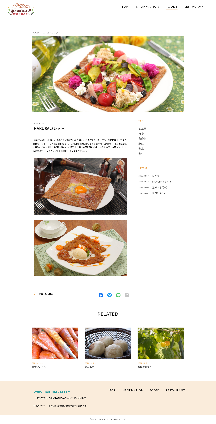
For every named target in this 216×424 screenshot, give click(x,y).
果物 (141, 133)
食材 (141, 153)
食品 (141, 148)
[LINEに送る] (118, 295)
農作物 (142, 138)
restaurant (195, 6)
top (125, 6)
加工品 (142, 128)
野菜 (141, 143)
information (147, 6)
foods (172, 6)
